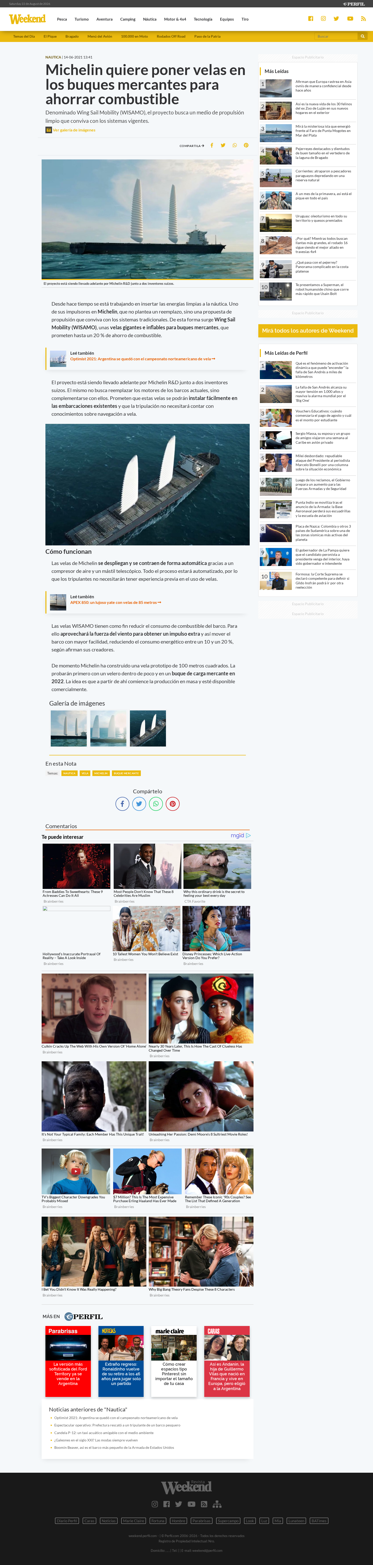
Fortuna (157, 1520)
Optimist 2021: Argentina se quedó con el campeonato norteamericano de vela (140, 358)
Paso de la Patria (207, 36)
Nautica (69, 773)
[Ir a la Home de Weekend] (186, 1487)
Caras (89, 1520)
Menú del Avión (100, 36)
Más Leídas (277, 71)
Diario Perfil (67, 1520)
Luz (264, 1520)
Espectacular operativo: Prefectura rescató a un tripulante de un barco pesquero (117, 1425)
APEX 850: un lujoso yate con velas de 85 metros (113, 602)
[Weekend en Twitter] (178, 1504)
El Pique (50, 36)
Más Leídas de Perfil (286, 353)
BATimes (319, 1520)
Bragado (72, 36)
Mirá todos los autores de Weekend (308, 330)
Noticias (109, 1520)
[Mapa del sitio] (217, 1504)
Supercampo (228, 1520)
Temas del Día (24, 36)
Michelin (101, 773)
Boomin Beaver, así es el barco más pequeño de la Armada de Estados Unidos (114, 1447)
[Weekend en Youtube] (192, 1504)
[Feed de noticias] (204, 1504)
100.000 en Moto (134, 36)
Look (250, 1520)
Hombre (178, 1520)
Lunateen (296, 1520)
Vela (85, 773)
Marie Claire (133, 1520)
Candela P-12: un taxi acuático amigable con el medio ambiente (104, 1432)
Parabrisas (202, 1520)
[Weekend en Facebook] (166, 1504)
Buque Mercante (126, 773)
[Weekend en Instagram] (155, 1504)
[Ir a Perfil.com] (353, 3)
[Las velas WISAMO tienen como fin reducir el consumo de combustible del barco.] (148, 728)
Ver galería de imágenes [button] (73, 129)
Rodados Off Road (171, 36)
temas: (52, 773)
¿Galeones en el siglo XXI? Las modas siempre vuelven (96, 1440)
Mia (278, 1520)
